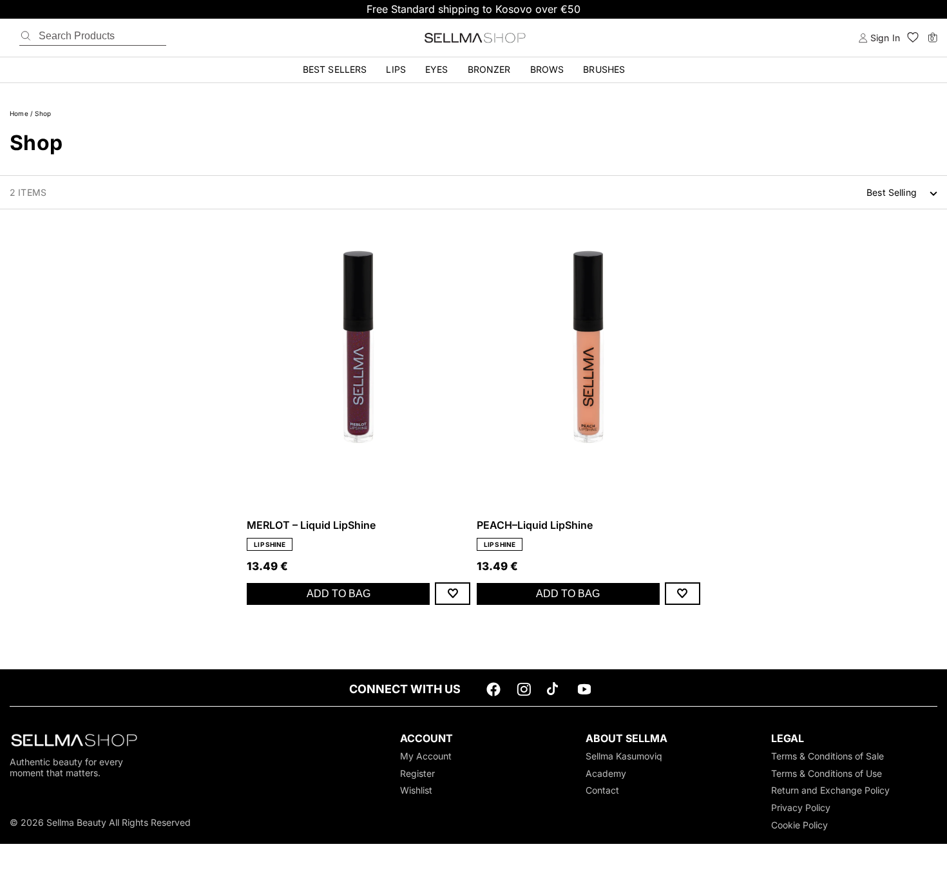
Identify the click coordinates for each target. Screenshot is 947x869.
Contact (602, 790)
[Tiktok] (554, 692)
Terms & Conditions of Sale (827, 755)
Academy (606, 773)
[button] (913, 37)
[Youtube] (584, 692)
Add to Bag (338, 593)
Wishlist (416, 790)
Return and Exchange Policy (830, 790)
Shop (43, 113)
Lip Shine (269, 544)
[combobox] (901, 192)
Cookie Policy (799, 824)
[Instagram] (524, 692)
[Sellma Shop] (473, 38)
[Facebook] (493, 692)
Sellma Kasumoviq (624, 755)
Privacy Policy (800, 807)
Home (19, 113)
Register (417, 773)
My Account (426, 755)
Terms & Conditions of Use (826, 773)
